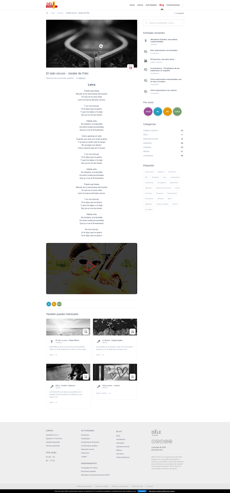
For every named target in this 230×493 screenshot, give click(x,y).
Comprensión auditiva (89, 446)
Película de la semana (163, 188)
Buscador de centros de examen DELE (95, 475)
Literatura (120, 454)
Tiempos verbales (162, 204)
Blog (161, 5)
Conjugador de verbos (89, 468)
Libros (140, 5)
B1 (49, 304)
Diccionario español (88, 471)
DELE (118, 436)
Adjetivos (161, 172)
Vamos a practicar (53, 446)
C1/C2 (59, 304)
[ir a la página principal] (52, 5)
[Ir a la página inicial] (47, 13)
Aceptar (142, 491)
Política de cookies (101, 486)
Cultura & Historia (122, 457)
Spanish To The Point (54, 439)
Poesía (177, 188)
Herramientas (173, 5)
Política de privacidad (84, 486)
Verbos (175, 204)
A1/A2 (148, 112)
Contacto (150, 486)
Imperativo (148, 188)
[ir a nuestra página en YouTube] (170, 441)
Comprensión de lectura (90, 442)
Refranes (161, 199)
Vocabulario (85, 439)
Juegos (84, 456)
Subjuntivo (148, 204)
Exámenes (85, 453)
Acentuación (149, 172)
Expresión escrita (87, 449)
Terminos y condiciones (120, 486)
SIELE (170, 199)
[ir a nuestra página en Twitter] (158, 441)
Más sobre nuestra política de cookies (162, 491)
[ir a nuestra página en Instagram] (166, 441)
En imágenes (161, 183)
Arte (146, 177)
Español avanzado (53, 442)
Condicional (149, 183)
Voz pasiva (148, 209)
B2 (54, 304)
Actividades (151, 5)
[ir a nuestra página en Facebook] (153, 441)
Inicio (132, 5)
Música (82, 78)
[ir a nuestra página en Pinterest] (162, 441)
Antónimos (172, 172)
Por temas (148, 193)
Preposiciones (172, 193)
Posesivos (159, 193)
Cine (164, 177)
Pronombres (149, 199)
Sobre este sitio (137, 486)
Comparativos (175, 177)
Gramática (85, 435)
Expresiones (174, 183)
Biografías (155, 177)
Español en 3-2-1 (52, 435)
